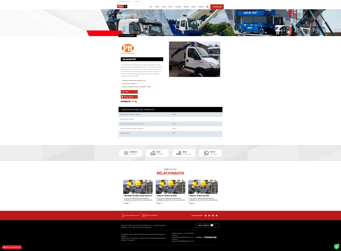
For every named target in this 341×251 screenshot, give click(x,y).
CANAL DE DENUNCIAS (203, 225)
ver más (126, 203)
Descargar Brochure (128, 97)
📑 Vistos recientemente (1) (12, 247)
